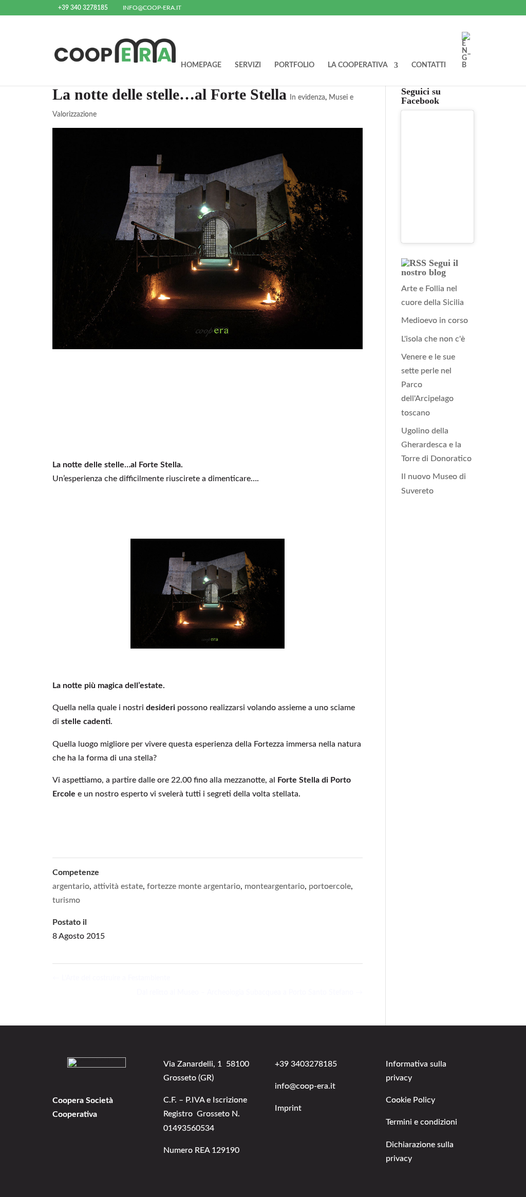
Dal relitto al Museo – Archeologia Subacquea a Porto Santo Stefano (250, 992)
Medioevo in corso (434, 320)
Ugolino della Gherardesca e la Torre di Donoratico (436, 445)
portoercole (330, 886)
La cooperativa (358, 65)
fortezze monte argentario (193, 886)
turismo (66, 900)
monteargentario (275, 886)
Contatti (428, 65)
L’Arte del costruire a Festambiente (111, 978)
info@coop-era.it (305, 1086)
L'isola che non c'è (433, 339)
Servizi (248, 65)
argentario (70, 886)
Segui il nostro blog (429, 267)
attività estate (118, 886)
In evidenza (307, 97)
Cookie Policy (410, 1100)
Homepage (201, 65)
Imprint (288, 1108)
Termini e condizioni (421, 1122)
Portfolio (294, 65)
